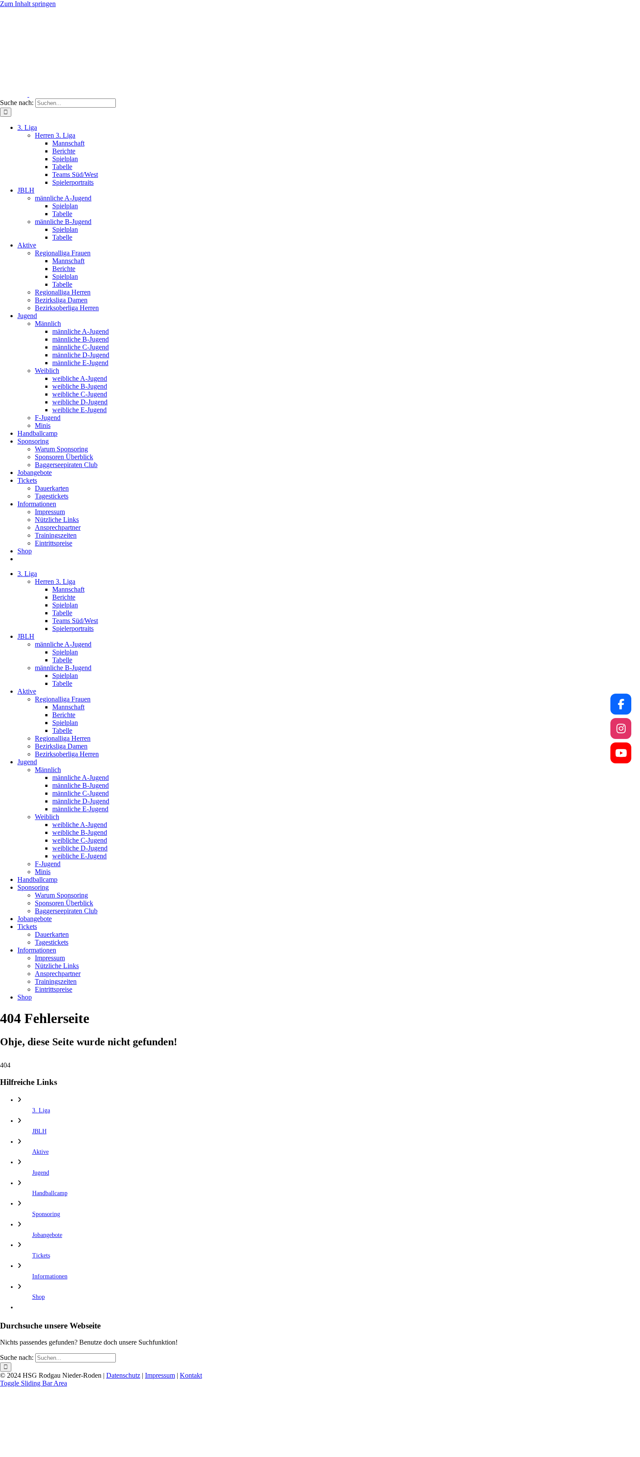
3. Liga (41, 1110)
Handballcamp (49, 1193)
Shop (38, 1297)
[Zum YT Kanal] (620, 752)
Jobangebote (47, 1235)
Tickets (41, 1255)
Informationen (49, 1276)
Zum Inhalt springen (28, 3)
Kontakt (191, 1375)
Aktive (40, 1152)
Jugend (40, 1172)
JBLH (39, 1131)
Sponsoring (46, 1214)
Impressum (160, 1375)
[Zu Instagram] (620, 728)
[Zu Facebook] (620, 704)
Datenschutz (123, 1375)
